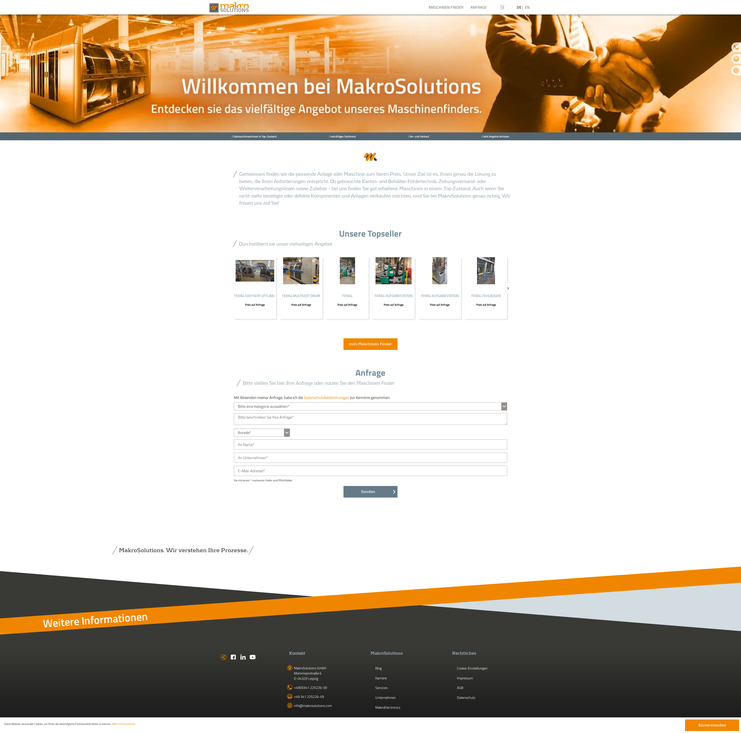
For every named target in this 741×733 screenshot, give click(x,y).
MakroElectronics (387, 707)
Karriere (381, 678)
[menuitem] (502, 7)
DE (519, 7)
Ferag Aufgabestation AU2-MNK (440, 296)
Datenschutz (466, 697)
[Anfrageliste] (502, 7)
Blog (378, 668)
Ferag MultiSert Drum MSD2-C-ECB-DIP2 (301, 296)
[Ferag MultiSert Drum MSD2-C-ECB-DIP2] (301, 270)
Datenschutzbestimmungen (326, 397)
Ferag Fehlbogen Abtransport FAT (486, 296)
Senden (368, 492)
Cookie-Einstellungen (472, 668)
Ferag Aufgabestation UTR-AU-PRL (394, 296)
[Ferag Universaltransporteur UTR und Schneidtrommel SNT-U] (347, 270)
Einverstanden (712, 725)
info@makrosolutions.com (313, 705)
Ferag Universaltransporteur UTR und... (347, 296)
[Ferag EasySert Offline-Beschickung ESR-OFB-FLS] (255, 270)
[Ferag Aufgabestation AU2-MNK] (440, 270)
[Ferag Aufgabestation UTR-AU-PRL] (393, 270)
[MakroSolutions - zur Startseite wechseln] (241, 7)
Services (381, 687)
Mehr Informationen (123, 724)
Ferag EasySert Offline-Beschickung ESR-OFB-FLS (255, 296)
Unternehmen (385, 697)
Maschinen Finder (446, 7)
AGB (460, 687)
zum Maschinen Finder (370, 344)
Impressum (465, 678)
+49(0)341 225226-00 (310, 687)
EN (527, 7)
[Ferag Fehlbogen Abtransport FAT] (486, 270)
